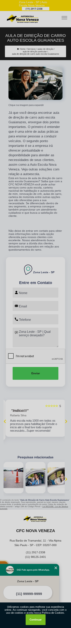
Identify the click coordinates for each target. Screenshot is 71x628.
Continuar (36, 619)
